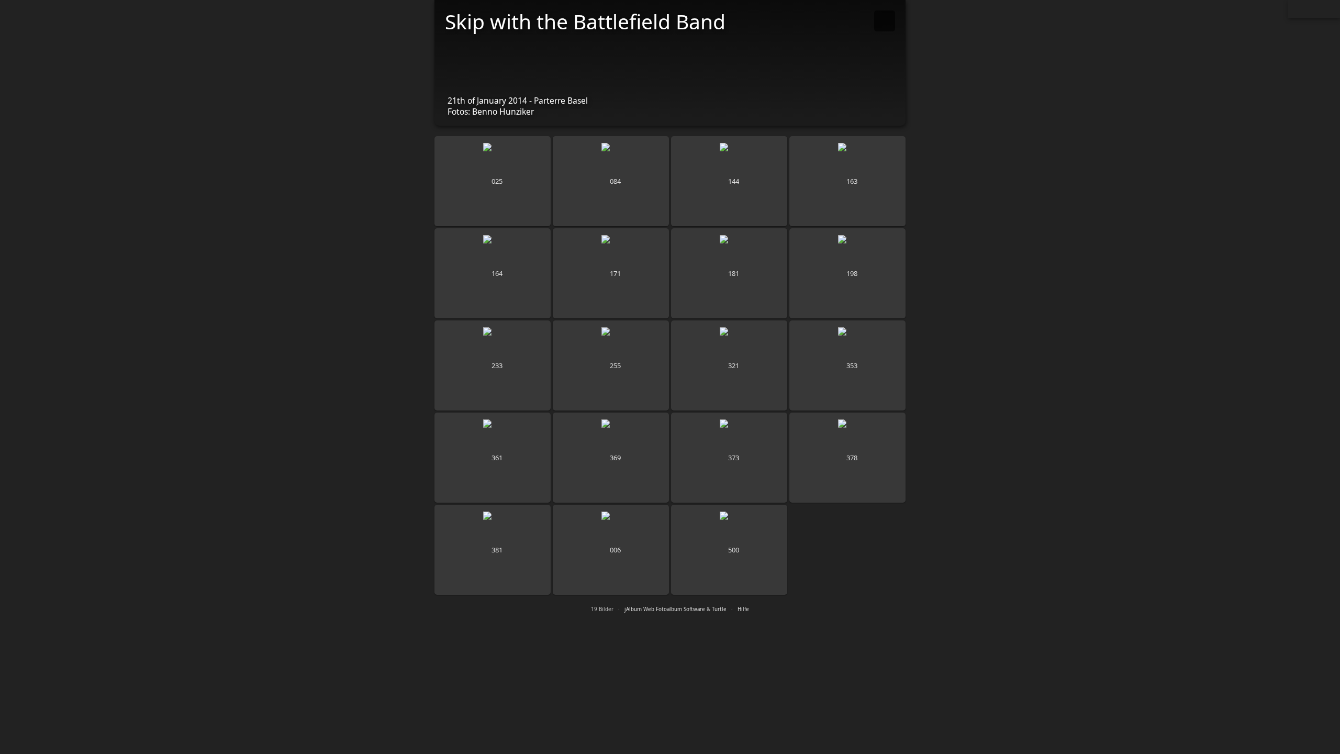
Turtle (719, 609)
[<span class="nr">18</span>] (611, 550)
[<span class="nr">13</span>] (492, 458)
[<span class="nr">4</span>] (847, 181)
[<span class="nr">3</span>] (729, 181)
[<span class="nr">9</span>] (492, 365)
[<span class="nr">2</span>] (611, 181)
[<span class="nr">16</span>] (847, 458)
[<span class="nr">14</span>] (611, 458)
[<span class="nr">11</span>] (729, 365)
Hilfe (743, 609)
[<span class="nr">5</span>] (492, 273)
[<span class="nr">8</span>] (847, 273)
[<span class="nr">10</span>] (611, 365)
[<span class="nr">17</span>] (492, 550)
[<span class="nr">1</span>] (492, 181)
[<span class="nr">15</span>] (729, 458)
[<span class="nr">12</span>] (847, 365)
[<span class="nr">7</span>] (729, 273)
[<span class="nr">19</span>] (729, 550)
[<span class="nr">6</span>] (611, 273)
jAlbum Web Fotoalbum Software (664, 609)
